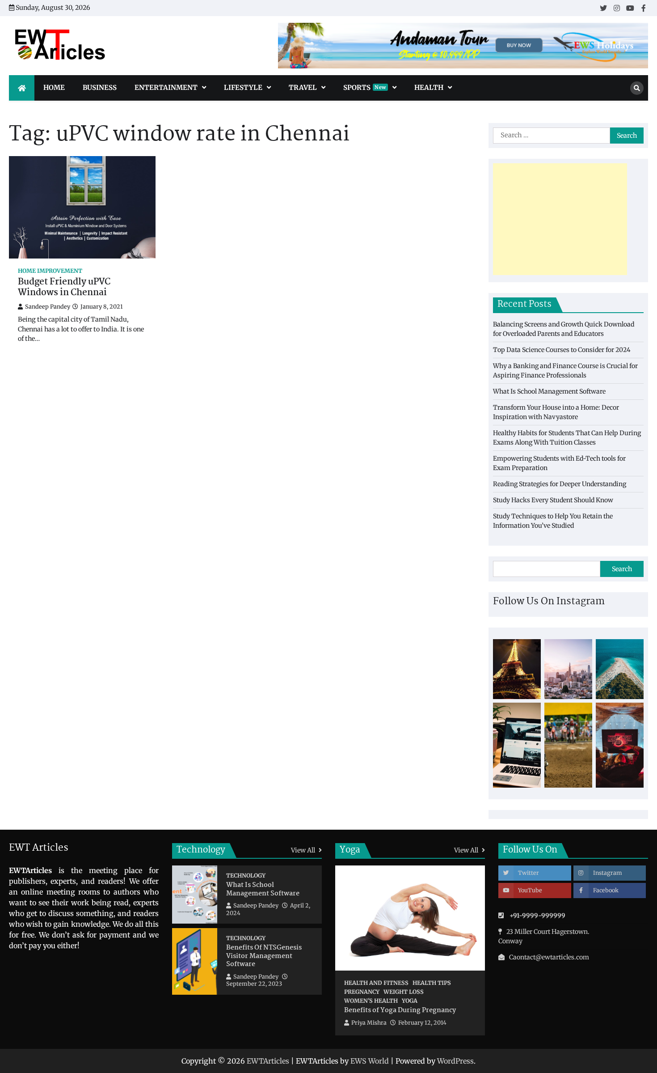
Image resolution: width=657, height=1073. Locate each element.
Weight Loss (403, 991)
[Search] (637, 88)
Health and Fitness (376, 983)
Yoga (409, 1000)
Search (622, 569)
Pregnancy (361, 991)
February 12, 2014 (422, 1022)
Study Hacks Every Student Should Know (553, 500)
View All (303, 850)
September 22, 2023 (254, 983)
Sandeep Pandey (47, 306)
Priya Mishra (369, 1022)
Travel (303, 87)
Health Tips (432, 983)
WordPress (455, 1060)
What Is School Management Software (549, 391)
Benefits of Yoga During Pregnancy (400, 1010)
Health (428, 87)
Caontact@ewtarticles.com (549, 957)
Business (100, 87)
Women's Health (371, 1000)
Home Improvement (50, 270)
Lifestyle (243, 87)
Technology (245, 875)
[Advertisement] (560, 219)
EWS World (369, 1060)
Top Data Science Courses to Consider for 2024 (562, 350)
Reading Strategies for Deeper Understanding (559, 484)
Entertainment (166, 87)
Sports (364, 87)
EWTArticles (268, 1060)
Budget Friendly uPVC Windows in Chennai (64, 288)
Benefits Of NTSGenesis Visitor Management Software (264, 956)
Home (54, 87)
